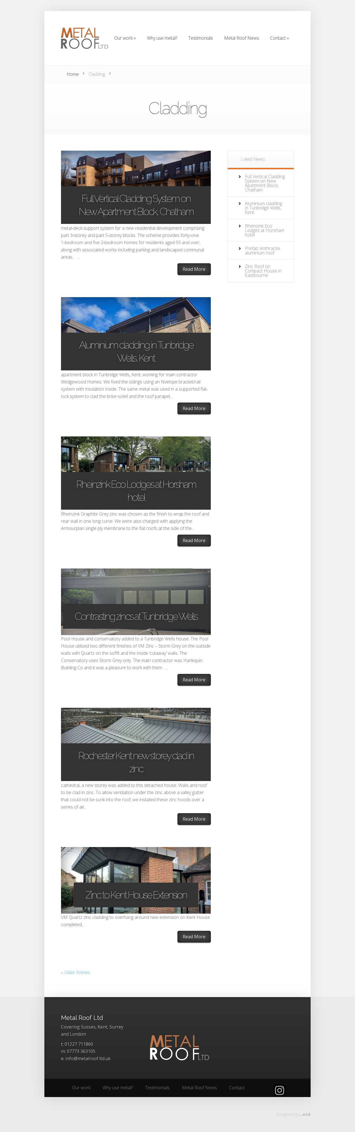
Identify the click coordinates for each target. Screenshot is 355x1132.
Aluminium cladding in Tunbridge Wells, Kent (136, 351)
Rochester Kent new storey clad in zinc (136, 762)
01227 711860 (79, 1044)
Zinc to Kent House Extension (136, 895)
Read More (194, 269)
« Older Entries (75, 972)
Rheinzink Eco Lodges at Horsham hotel (136, 490)
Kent (102, 1027)
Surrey (116, 1027)
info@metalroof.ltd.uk (88, 1058)
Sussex (88, 1027)
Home (73, 74)
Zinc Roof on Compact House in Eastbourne (263, 270)
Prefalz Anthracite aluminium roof (262, 250)
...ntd (305, 1114)
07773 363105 (81, 1051)
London (78, 1034)
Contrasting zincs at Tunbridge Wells (136, 616)
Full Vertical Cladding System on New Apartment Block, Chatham (136, 205)
